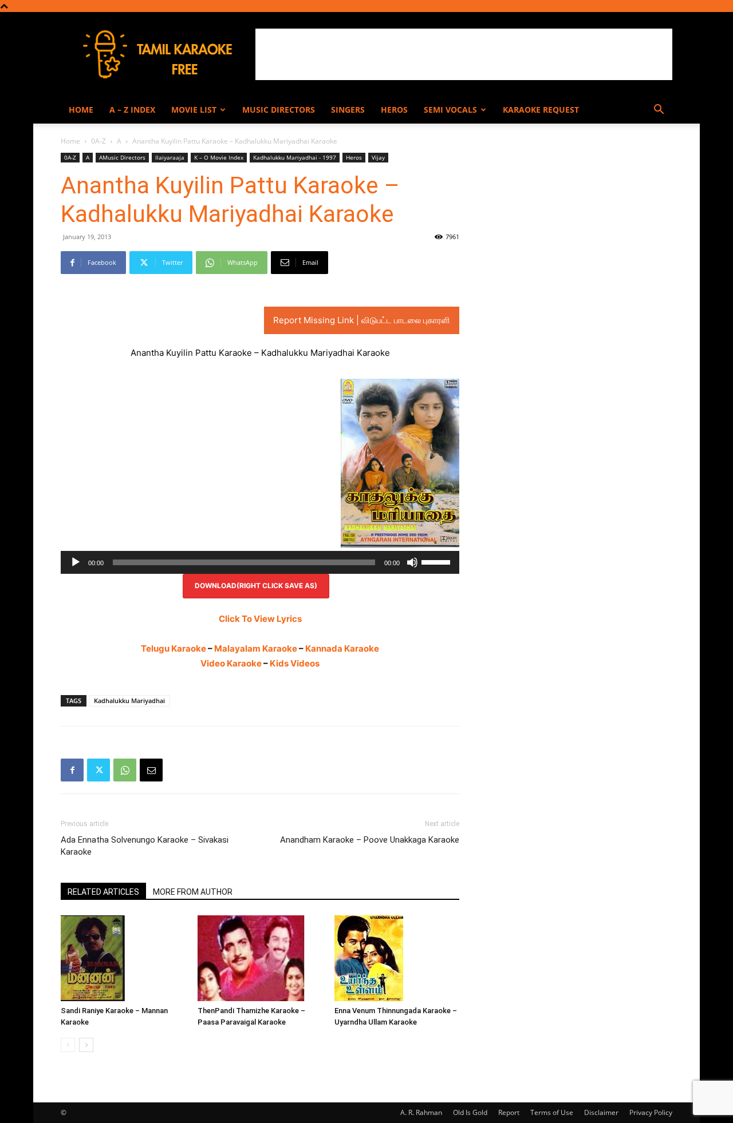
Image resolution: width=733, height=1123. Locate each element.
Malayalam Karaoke (255, 648)
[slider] (437, 561)
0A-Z (98, 141)
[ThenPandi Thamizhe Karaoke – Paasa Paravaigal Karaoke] (260, 958)
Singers (348, 109)
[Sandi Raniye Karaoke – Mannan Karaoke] (123, 958)
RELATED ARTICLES (103, 891)
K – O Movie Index (218, 157)
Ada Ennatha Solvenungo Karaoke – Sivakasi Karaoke (144, 846)
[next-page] (86, 1045)
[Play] (75, 562)
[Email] (151, 770)
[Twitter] (98, 770)
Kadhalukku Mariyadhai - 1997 (294, 157)
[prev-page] (68, 1045)
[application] (260, 562)
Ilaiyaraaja (169, 157)
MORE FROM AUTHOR (192, 891)
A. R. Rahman (421, 1112)
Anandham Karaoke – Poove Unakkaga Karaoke (369, 840)
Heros (394, 109)
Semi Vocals (450, 109)
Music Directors (278, 109)
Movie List (193, 109)
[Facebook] (72, 770)
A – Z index (132, 109)
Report (508, 1112)
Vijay (378, 157)
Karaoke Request (541, 109)
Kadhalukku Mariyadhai (129, 700)
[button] (658, 110)
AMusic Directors (122, 157)
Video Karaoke (231, 663)
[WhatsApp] (124, 770)
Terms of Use (551, 1112)
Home (81, 109)
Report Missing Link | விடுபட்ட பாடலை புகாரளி (361, 320)
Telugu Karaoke (173, 648)
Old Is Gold (470, 1112)
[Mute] (412, 562)
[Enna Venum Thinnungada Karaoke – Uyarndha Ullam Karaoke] (396, 958)
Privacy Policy (650, 1112)
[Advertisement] (463, 54)
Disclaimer (601, 1112)
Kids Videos (295, 663)
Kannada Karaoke (342, 648)
